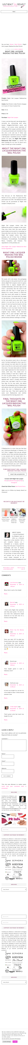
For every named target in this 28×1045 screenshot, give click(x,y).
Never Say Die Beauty (17, 630)
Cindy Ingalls (14, 706)
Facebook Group (12, 480)
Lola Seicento (14, 582)
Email (4, 761)
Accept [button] (15, 1041)
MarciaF (12, 602)
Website (4, 768)
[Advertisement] (14, 29)
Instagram (14, 482)
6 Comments (20, 49)
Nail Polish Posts (21, 486)
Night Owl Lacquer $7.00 (17, 474)
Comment (5, 738)
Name (4, 753)
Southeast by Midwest (14, 5)
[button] (14, 11)
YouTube (20, 480)
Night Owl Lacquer (13, 117)
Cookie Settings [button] (7, 1041)
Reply (5, 593)
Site (5, 480)
